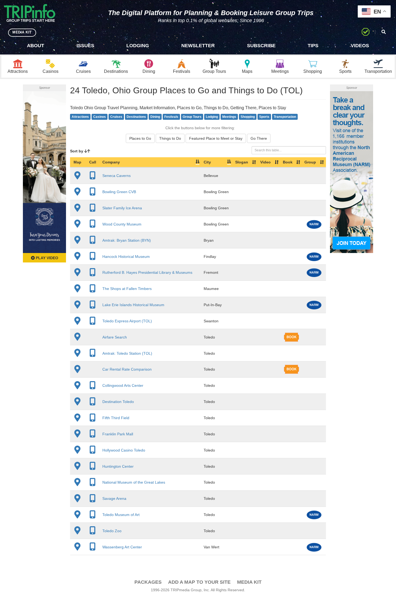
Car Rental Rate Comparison (127, 369)
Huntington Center (118, 466)
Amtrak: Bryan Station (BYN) (126, 240)
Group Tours (192, 117)
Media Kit (249, 582)
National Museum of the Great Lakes (133, 482)
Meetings (229, 117)
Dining (155, 117)
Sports (264, 117)
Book (288, 162)
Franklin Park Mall (117, 434)
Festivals (171, 117)
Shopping (248, 117)
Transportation (285, 117)
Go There (259, 138)
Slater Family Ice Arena (122, 208)
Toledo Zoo (111, 531)
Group (310, 162)
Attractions (80, 117)
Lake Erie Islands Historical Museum (133, 305)
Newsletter (198, 45)
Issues (85, 45)
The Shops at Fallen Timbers (127, 288)
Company (111, 162)
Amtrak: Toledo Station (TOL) (127, 353)
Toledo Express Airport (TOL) (127, 321)
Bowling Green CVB (119, 192)
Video (265, 162)
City (207, 162)
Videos (360, 45)
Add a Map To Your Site (199, 582)
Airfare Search (114, 337)
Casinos (99, 117)
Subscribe (261, 45)
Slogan (241, 162)
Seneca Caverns (116, 175)
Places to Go (140, 138)
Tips (313, 45)
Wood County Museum (121, 224)
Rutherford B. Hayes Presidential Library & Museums (147, 272)
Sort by (77, 151)
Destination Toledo (118, 401)
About (35, 45)
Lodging (137, 45)
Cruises (116, 117)
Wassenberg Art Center (122, 547)
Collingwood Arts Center (122, 385)
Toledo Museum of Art (121, 514)
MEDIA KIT (22, 32)
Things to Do (170, 138)
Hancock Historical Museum (126, 256)
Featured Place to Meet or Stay (215, 138)
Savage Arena (114, 498)
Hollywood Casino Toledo (123, 450)
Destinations (136, 117)
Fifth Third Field (115, 418)
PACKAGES (148, 582)
